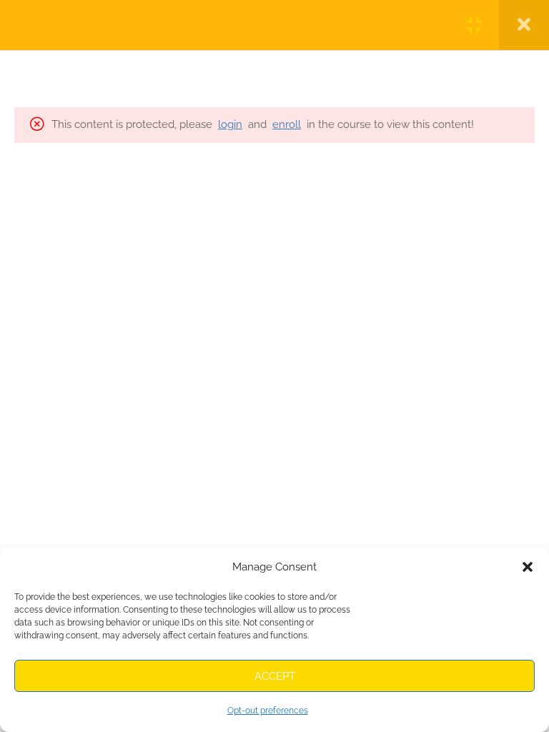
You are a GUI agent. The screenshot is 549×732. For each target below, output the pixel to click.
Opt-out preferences (267, 711)
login (230, 124)
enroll (286, 124)
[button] (527, 567)
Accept (274, 676)
